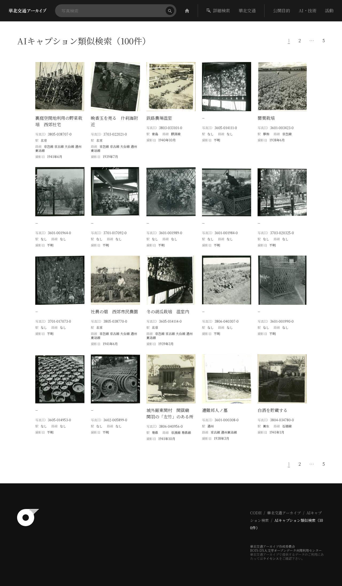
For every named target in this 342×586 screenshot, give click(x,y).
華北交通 (247, 10)
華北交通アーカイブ (284, 512)
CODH (256, 512)
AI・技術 (307, 10)
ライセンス (271, 558)
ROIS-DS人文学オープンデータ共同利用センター (286, 550)
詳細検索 (221, 10)
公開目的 (281, 10)
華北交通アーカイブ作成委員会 (272, 546)
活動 (329, 10)
